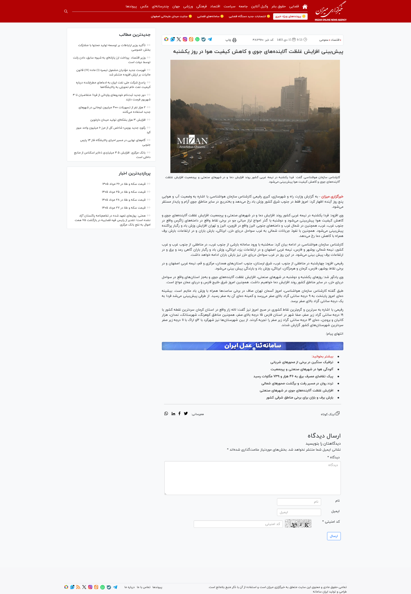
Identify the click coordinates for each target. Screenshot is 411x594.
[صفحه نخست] (305, 6)
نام (337, 500)
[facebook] (179, 414)
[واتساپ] (197, 41)
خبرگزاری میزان (332, 196)
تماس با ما (143, 587)
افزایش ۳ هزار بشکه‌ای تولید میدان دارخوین (118, 120)
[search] (66, 11)
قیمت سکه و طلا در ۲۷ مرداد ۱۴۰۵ (124, 208)
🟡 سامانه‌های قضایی (210, 16)
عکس (144, 6)
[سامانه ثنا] (252, 346)
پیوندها (131, 6)
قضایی (294, 6)
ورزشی (188, 6)
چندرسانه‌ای (160, 6)
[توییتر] (179, 41)
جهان (176, 6)
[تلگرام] (210, 41)
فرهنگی (201, 6)
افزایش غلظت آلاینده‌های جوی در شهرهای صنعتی (296, 390)
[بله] (203, 41)
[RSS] (78, 588)
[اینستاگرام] (185, 41)
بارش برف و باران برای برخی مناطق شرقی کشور (299, 397)
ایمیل (335, 511)
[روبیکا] (166, 41)
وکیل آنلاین (259, 6)
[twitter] (186, 414)
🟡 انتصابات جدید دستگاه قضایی (249, 16)
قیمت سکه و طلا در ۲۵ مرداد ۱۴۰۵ (124, 192)
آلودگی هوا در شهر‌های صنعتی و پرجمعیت (302, 369)
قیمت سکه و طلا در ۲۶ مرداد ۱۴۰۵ (124, 184)
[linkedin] (173, 414)
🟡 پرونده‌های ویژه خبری (290, 16)
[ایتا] (191, 41)
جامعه (243, 6)
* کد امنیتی (331, 521)
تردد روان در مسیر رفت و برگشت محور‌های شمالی (297, 383)
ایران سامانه (320, 592)
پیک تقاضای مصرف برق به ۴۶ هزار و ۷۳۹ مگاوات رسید (293, 376)
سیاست (229, 6)
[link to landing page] (331, 11)
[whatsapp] (166, 414)
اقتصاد (215, 6)
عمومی (324, 40)
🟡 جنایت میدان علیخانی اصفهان (171, 16)
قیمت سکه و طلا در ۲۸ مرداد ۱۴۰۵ (124, 200)
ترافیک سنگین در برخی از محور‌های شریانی (301, 362)
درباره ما (129, 587)
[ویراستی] (172, 41)
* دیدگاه (333, 457)
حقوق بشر (278, 6)
